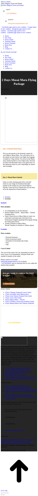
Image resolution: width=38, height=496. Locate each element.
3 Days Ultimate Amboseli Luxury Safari (18, 292)
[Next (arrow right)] (3, 494)
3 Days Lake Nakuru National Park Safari (18, 296)
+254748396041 (6, 263)
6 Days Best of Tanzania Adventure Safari (18, 395)
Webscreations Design (18, 450)
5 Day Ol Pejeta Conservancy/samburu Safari (19, 301)
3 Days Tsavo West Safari (13, 298)
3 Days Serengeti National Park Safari (17, 386)
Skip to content (5, 2)
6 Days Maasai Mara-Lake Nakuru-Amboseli (19, 303)
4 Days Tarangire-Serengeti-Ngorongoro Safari (20, 389)
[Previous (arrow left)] (1, 494)
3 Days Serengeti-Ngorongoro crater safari (18, 388)
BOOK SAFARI (9, 284)
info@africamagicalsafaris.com (11, 261)
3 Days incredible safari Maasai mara (17, 294)
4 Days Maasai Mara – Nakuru (15, 300)
